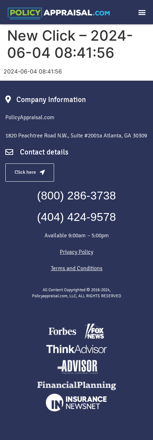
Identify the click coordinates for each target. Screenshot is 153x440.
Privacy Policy (76, 251)
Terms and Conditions (76, 268)
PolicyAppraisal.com (29, 117)
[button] (142, 12)
